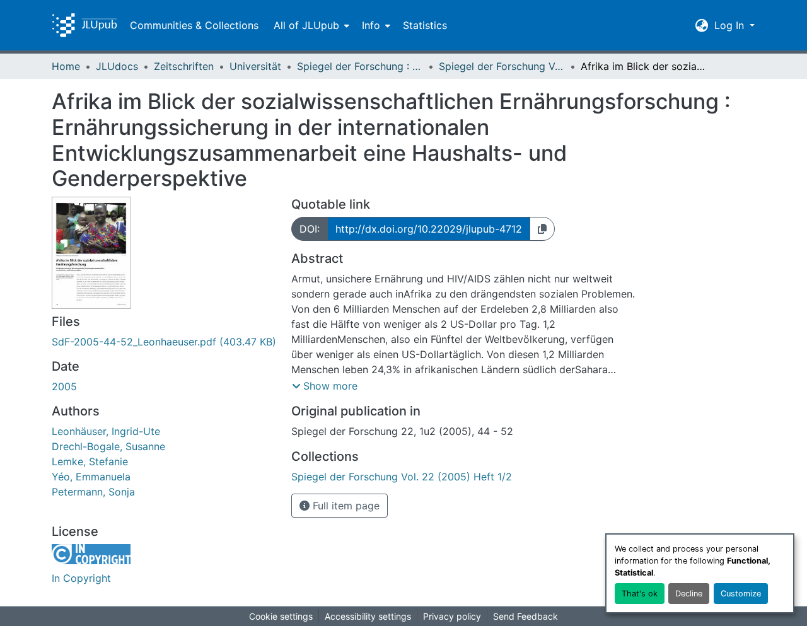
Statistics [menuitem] (425, 25)
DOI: (309, 229)
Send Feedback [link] (525, 616)
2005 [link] (64, 386)
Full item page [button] (345, 505)
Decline (688, 593)
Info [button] (371, 25)
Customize (741, 593)
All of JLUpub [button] (306, 25)
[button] (84, 25)
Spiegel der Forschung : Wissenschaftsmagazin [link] (360, 66)
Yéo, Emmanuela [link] (91, 476)
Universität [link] (255, 66)
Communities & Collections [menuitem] (194, 25)
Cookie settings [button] (281, 616)
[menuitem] (310, 25)
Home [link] (66, 66)
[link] (164, 341)
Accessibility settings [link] (368, 616)
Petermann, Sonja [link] (93, 491)
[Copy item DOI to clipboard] (542, 229)
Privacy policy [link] (452, 616)
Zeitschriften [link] (184, 66)
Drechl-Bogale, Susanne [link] (108, 446)
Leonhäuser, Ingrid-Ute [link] (106, 431)
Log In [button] (730, 25)
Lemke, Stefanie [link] (90, 461)
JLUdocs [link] (117, 66)
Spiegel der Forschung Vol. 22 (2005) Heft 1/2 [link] (502, 66)
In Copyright (81, 578)
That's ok (640, 593)
